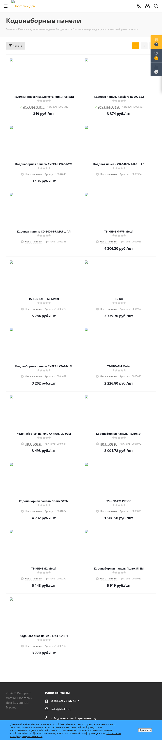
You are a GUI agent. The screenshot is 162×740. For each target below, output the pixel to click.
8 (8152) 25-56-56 (63, 701)
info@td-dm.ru (61, 709)
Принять (145, 730)
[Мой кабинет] (147, 6)
